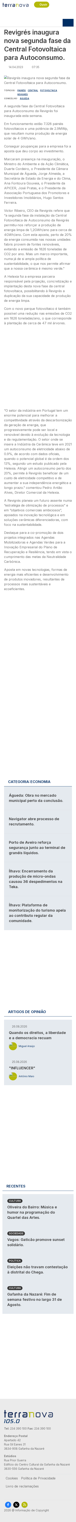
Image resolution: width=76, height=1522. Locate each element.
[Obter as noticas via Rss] (24, 1505)
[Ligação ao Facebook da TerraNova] (8, 1505)
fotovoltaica (48, 90)
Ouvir (43, 4)
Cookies (12, 1478)
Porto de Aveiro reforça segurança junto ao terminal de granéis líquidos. (37, 847)
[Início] (16, 4)
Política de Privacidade (38, 1478)
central (33, 90)
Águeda (24, 98)
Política (15, 1260)
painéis (21, 90)
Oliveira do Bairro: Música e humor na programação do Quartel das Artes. (32, 1212)
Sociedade (16, 1233)
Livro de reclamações (22, 1486)
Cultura (15, 1200)
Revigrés (22, 94)
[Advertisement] (38, 368)
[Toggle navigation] (68, 23)
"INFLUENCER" (22, 1068)
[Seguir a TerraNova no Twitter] (16, 1505)
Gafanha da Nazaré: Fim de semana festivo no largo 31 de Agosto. (34, 1299)
